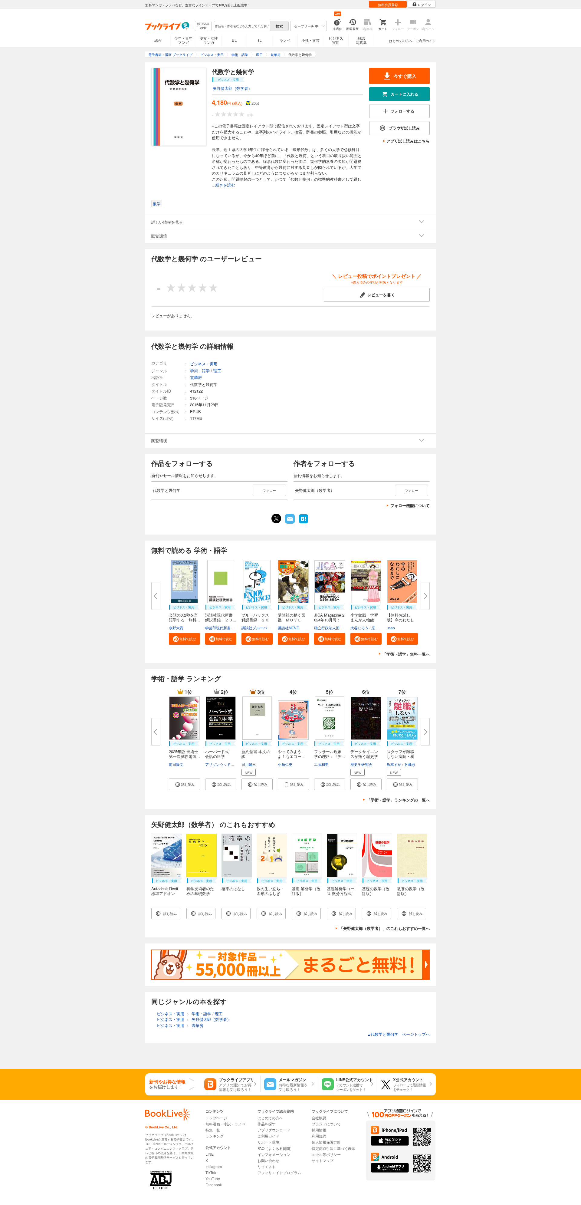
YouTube (212, 1178)
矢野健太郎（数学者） (232, 88)
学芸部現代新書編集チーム (227, 627)
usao (391, 627)
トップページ (216, 1117)
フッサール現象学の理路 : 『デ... (329, 754)
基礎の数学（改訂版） (375, 891)
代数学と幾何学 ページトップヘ (398, 1034)
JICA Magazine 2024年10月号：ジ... (329, 619)
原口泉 (376, 627)
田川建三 (248, 764)
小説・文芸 (310, 40)
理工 (217, 371)
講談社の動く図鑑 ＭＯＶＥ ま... (291, 619)
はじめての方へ (400, 40)
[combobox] (241, 26)
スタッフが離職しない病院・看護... (400, 756)
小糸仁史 (285, 764)
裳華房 (196, 377)
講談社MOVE (288, 627)
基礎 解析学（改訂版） (306, 891)
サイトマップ (322, 1160)
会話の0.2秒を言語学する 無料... (184, 617)
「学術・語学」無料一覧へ (406, 654)
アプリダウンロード (274, 1129)
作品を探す (267, 1123)
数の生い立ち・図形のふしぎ (270, 891)
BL (234, 40)
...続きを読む (223, 185)
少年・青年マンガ (183, 40)
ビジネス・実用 (204, 364)
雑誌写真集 (361, 40)
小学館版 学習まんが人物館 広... (364, 619)
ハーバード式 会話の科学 (219, 754)
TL (260, 40)
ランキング (214, 1135)
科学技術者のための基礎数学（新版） (200, 893)
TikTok (210, 1172)
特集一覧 (212, 1129)
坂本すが (394, 764)
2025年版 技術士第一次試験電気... (184, 754)
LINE (209, 1154)
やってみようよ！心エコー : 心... (291, 756)
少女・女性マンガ (209, 40)
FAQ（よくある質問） (276, 1148)
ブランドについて (326, 1123)
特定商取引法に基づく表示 (333, 1148)
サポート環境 (268, 1141)
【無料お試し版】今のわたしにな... (400, 619)
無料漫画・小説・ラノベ (225, 1123)
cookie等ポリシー (326, 1154)
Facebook (213, 1184)
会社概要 (319, 1117)
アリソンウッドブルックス (227, 764)
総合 (158, 40)
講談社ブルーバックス (259, 627)
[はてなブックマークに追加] (303, 522)
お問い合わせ (268, 1160)
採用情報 (319, 1129)
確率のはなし (233, 888)
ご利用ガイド (426, 40)
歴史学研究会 (361, 764)
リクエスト (267, 1166)
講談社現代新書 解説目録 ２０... (221, 617)
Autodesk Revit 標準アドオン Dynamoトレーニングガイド (166, 896)
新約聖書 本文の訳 (255, 754)
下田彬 (409, 764)
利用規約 (319, 1135)
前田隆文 (176, 764)
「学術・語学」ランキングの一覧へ (398, 800)
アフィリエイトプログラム (279, 1172)
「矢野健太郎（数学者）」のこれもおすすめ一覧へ (384, 928)
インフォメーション (274, 1154)
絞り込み (203, 26)
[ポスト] (276, 518)
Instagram (213, 1166)
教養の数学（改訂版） (411, 891)
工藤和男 (321, 764)
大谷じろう (359, 627)
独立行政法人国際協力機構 (336, 627)
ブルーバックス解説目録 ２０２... (255, 619)
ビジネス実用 (336, 40)
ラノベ (285, 40)
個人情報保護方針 (326, 1141)
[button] (184, 639)
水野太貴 (176, 627)
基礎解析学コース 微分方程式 (340, 891)
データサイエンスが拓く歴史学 (364, 754)
